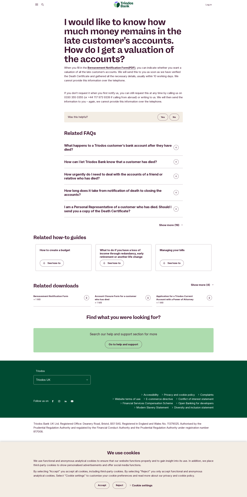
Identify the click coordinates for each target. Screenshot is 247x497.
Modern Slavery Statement (152, 407)
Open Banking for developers (196, 403)
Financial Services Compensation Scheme (148, 403)
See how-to (53, 263)
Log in (209, 4)
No (174, 117)
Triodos (40, 371)
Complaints (207, 394)
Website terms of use (127, 399)
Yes (163, 117)
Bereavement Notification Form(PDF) (111, 67)
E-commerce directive (159, 399)
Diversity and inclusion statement (194, 407)
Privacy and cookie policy (179, 394)
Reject (119, 485)
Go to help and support (123, 344)
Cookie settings (142, 485)
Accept (102, 485)
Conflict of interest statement (196, 399)
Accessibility (151, 394)
